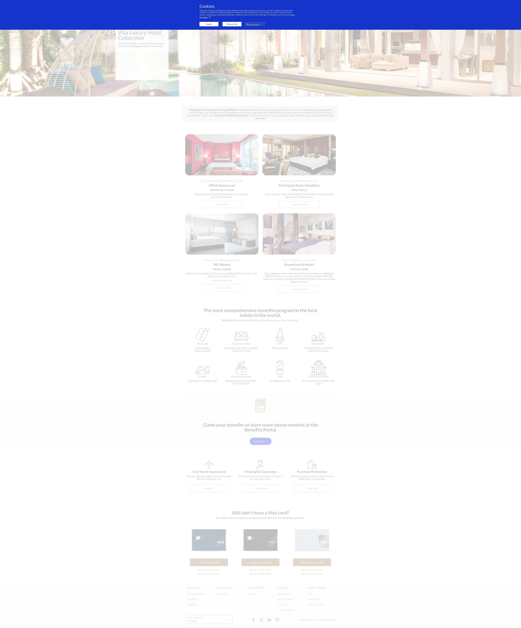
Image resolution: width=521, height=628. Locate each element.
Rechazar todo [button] (232, 24)
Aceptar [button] (209, 24)
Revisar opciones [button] (252, 24)
